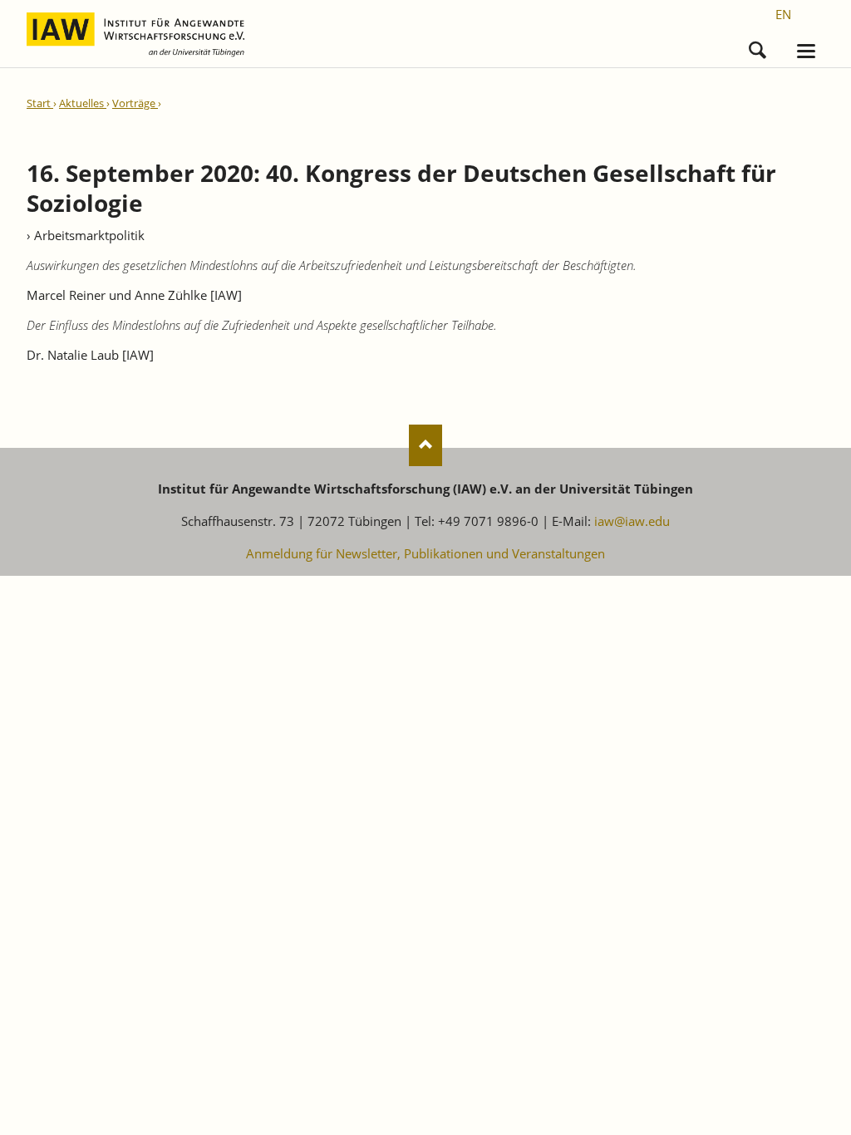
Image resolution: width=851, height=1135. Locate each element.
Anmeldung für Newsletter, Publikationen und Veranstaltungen (425, 553)
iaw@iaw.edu (632, 521)
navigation (806, 51)
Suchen (757, 46)
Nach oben (425, 445)
